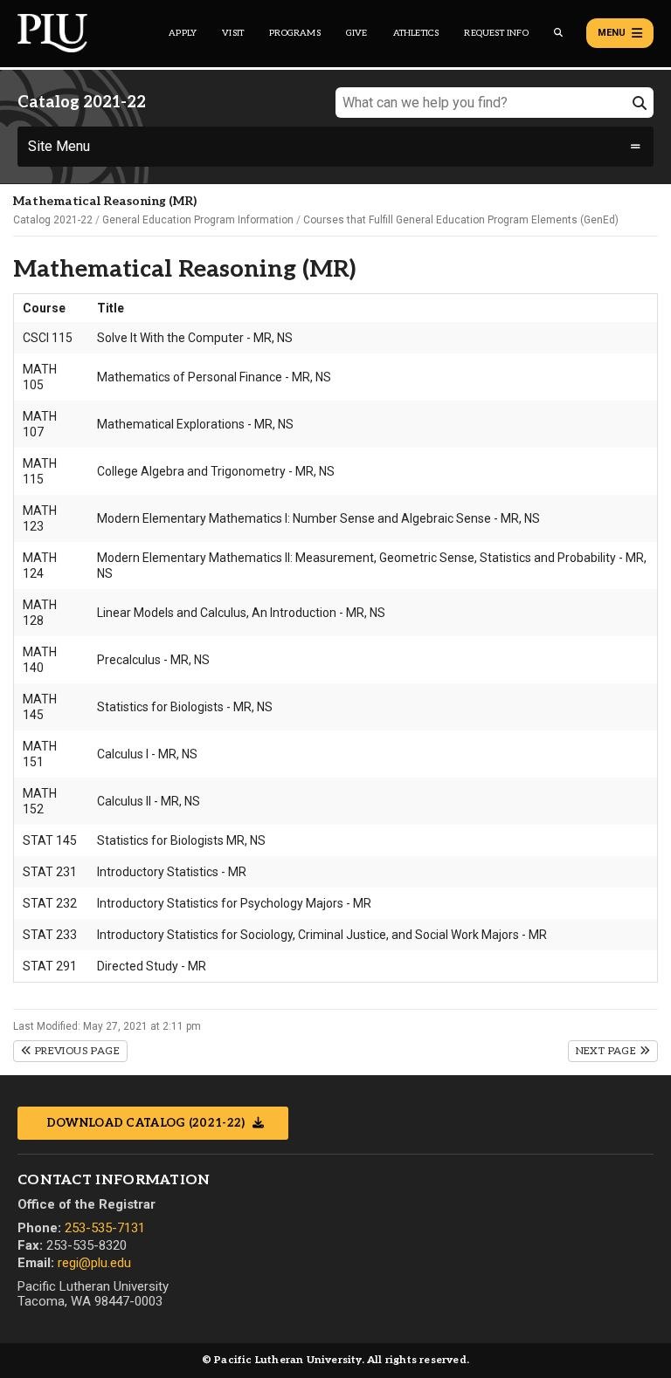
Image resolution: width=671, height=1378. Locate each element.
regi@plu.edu (94, 1263)
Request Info (496, 33)
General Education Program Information (198, 220)
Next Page (608, 1051)
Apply (183, 33)
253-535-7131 (105, 1228)
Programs (295, 33)
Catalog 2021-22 (53, 220)
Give (357, 33)
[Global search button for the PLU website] (558, 32)
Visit (233, 33)
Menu (612, 32)
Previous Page (75, 1051)
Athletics (416, 33)
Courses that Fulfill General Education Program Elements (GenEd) (461, 220)
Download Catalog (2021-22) (147, 1123)
